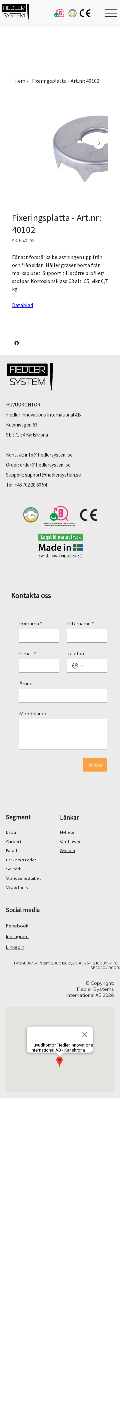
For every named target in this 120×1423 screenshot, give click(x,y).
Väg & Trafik (17, 887)
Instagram (17, 936)
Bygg (11, 832)
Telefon (75, 653)
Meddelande (33, 714)
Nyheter (68, 832)
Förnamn (30, 623)
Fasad (11, 850)
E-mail (27, 653)
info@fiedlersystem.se (49, 455)
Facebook (17, 926)
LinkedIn (15, 947)
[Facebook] (16, 343)
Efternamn (80, 623)
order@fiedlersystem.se (45, 465)
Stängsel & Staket (23, 878)
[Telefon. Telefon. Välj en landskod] (78, 666)
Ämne (26, 683)
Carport (13, 841)
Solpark (13, 868)
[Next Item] (98, 143)
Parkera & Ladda (21, 859)
